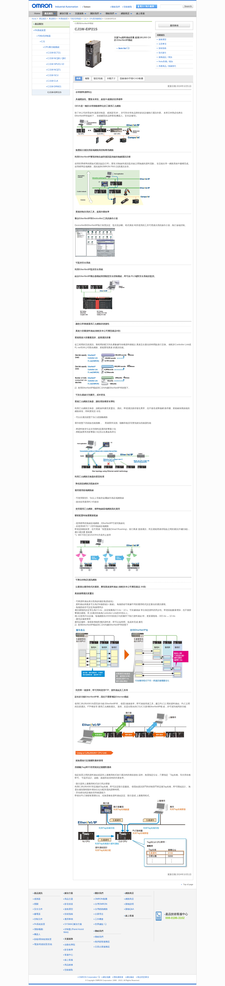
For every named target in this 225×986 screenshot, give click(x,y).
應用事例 (174, 25)
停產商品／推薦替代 (167, 66)
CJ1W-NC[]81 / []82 (56, 58)
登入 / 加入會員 (147, 6)
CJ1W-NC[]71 (54, 69)
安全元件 (38, 909)
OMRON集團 (101, 899)
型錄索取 (128, 7)
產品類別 (52, 19)
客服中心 (69, 955)
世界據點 (99, 924)
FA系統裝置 (63, 19)
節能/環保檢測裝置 (43, 939)
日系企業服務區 (102, 947)
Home (37, 13)
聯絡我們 (115, 7)
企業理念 (99, 914)
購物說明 (129, 904)
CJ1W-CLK (52, 81)
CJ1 (85, 19)
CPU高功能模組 (95, 19)
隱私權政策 (118, 977)
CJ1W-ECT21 (54, 52)
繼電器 (37, 914)
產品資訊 (42, 19)
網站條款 (130, 977)
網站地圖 (106, 977)
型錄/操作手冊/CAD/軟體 (131, 78)
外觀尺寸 (111, 78)
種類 (87, 78)
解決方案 (69, 893)
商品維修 (69, 965)
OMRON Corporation (88, 977)
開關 (36, 904)
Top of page (188, 884)
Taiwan (86, 7)
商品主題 (69, 899)
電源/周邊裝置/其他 (43, 944)
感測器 (37, 899)
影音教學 (69, 950)
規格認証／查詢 (165, 57)
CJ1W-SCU (53, 75)
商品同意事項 (143, 977)
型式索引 (162, 53)
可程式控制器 (75, 19)
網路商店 (129, 893)
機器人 (37, 934)
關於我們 (99, 893)
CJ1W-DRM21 (54, 86)
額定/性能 (98, 78)
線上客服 (140, 13)
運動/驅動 (38, 929)
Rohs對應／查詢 (165, 61)
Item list (122, 48)
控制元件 (38, 919)
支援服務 (69, 939)
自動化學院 (70, 944)
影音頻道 (69, 904)
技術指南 (162, 48)
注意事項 (162, 44)
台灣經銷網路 (101, 909)
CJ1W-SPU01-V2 (55, 64)
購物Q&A (129, 909)
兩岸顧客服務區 (102, 941)
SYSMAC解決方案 (73, 924)
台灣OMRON (101, 904)
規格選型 (162, 39)
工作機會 (99, 919)
